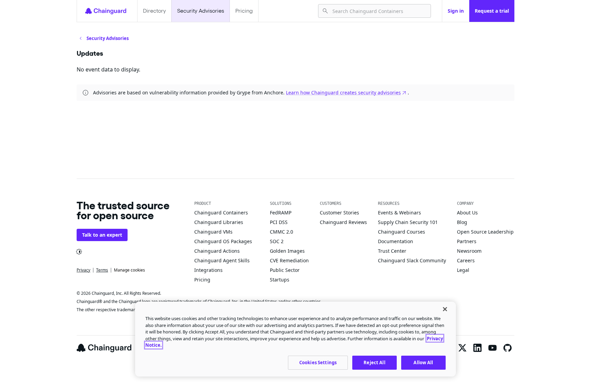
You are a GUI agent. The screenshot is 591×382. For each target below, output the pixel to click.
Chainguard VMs (213, 231)
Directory (154, 11)
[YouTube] (492, 348)
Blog (462, 222)
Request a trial (492, 11)
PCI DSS (279, 222)
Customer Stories (339, 212)
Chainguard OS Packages (223, 241)
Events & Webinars (399, 212)
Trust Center (392, 251)
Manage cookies (129, 270)
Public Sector (285, 270)
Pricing (244, 11)
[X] (462, 348)
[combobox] (379, 11)
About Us (467, 212)
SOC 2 (277, 241)
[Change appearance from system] (79, 252)
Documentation (395, 241)
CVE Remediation (289, 260)
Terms (102, 270)
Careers (466, 260)
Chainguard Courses (401, 231)
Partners (466, 241)
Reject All (374, 362)
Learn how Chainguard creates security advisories (343, 92)
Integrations (208, 270)
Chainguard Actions (217, 251)
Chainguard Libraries (218, 222)
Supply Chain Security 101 (408, 222)
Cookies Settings (318, 362)
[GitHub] (507, 348)
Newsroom (469, 251)
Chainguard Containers (221, 212)
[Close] (444, 309)
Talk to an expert (102, 235)
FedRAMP (280, 212)
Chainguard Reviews (343, 222)
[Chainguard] (105, 10)
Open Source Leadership (485, 231)
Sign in (456, 11)
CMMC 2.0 (281, 231)
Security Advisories (200, 11)
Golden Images (287, 251)
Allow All (423, 362)
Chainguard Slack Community (412, 260)
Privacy (83, 270)
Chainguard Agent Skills (222, 260)
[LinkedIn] (477, 348)
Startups (279, 279)
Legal (463, 270)
